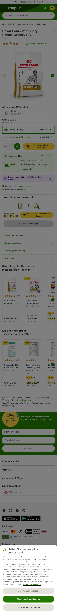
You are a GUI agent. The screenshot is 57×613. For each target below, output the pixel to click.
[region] (28, 579)
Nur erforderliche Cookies (28, 607)
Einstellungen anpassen (28, 591)
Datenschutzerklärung (32, 584)
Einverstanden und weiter (28, 599)
